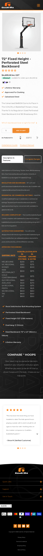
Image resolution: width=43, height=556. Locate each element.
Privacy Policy (21, 537)
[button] (9, 71)
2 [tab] (20, 53)
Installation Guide (9, 145)
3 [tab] (22, 53)
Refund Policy (21, 550)
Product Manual (27, 145)
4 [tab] (25, 53)
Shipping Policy (21, 545)
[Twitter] (27, 526)
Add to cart (21, 130)
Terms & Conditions (21, 541)
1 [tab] (18, 53)
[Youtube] (23, 526)
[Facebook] (15, 526)
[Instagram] (19, 526)
